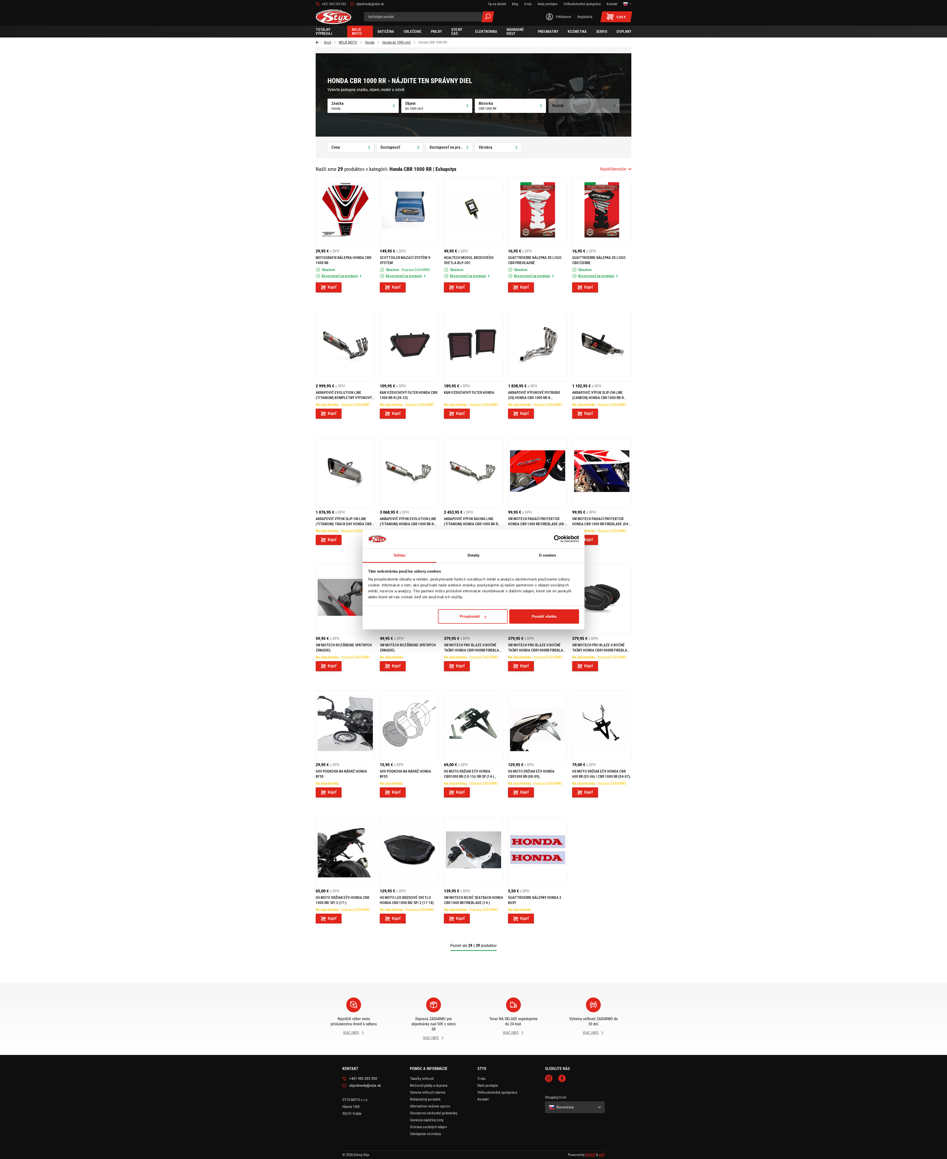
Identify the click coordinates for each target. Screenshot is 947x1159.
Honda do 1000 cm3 (396, 42)
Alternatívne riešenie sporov (430, 1106)
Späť (318, 42)
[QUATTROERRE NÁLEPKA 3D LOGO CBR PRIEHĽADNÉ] (537, 212)
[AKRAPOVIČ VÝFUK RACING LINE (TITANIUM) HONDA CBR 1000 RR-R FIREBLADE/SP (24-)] (473, 473)
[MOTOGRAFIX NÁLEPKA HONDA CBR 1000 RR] (345, 212)
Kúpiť (332, 287)
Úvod (327, 42)
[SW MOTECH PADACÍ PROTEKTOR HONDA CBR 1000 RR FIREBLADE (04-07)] (601, 473)
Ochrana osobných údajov (428, 1127)
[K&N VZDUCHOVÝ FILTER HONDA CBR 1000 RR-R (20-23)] (409, 346)
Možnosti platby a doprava (428, 1085)
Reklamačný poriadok (425, 1099)
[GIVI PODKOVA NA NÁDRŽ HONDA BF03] (409, 725)
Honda (369, 42)
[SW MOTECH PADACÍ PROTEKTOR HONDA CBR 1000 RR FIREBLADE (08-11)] (537, 473)
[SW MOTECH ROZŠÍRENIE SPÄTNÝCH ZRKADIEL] (345, 599)
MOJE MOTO (348, 42)
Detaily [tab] (474, 555)
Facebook (562, 1078)
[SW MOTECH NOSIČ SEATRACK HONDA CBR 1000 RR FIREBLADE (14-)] (473, 852)
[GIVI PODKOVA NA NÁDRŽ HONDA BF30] (345, 725)
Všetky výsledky (487, 16)
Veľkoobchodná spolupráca (497, 1092)
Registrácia (584, 17)
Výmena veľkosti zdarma (427, 1092)
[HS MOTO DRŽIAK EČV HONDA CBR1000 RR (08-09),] (537, 725)
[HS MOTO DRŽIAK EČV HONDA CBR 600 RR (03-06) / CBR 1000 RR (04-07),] (601, 725)
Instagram (548, 1078)
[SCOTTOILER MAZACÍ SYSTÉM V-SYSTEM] (409, 212)
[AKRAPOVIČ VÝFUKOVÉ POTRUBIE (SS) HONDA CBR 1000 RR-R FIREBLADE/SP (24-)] (537, 346)
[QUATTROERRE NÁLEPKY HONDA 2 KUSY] (537, 852)
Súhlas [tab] (400, 555)
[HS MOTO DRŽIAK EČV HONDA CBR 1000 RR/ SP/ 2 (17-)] (345, 852)
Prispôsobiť (470, 616)
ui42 (602, 1155)
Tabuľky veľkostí (422, 1078)
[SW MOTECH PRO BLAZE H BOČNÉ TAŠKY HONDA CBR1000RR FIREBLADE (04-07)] (601, 599)
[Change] (627, 4)
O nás (481, 1078)
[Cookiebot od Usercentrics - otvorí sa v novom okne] (557, 539)
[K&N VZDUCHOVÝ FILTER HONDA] (473, 346)
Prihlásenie (563, 17)
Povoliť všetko (544, 616)
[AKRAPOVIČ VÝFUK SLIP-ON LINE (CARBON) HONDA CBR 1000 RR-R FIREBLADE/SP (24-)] (601, 346)
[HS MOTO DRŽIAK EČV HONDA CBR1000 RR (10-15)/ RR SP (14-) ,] (473, 725)
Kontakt (483, 1099)
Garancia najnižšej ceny (426, 1120)
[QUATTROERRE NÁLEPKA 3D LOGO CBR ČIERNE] (601, 212)
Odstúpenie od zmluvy (425, 1134)
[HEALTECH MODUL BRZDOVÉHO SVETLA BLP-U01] (473, 212)
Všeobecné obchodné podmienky (433, 1113)
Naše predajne (487, 1085)
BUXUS (590, 1155)
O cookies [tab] (547, 555)
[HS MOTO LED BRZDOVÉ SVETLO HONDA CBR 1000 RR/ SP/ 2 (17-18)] (409, 852)
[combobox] (615, 169)
